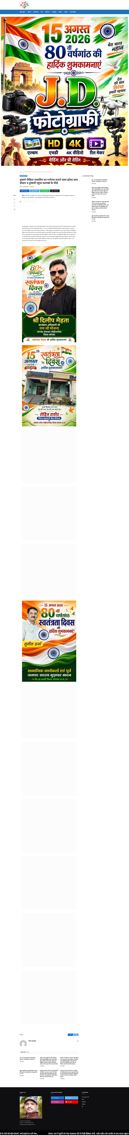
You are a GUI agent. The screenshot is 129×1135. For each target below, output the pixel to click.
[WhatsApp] (14, 206)
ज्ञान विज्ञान (73, 12)
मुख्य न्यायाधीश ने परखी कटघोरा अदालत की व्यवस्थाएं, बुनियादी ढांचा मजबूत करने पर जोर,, (100, 217)
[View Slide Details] (64, 112)
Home (21, 171)
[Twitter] (14, 202)
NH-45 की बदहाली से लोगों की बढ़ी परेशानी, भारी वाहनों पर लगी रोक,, (99, 180)
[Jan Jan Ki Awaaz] (24, 5)
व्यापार (66, 12)
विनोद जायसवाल (26, 186)
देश (42, 12)
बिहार (60, 12)
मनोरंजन (47, 12)
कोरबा (29, 12)
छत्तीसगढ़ (35, 12)
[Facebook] (14, 199)
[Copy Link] (14, 209)
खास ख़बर (22, 12)
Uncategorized (23, 175)
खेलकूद (54, 12)
